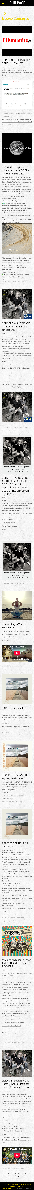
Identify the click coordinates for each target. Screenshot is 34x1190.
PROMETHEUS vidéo (8, 272)
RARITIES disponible (13, 708)
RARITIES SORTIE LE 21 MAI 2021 (15, 844)
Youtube (21, 1186)
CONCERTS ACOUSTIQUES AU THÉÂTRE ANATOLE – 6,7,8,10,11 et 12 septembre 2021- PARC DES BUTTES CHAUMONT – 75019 (16, 486)
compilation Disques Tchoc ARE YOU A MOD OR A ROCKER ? (16, 963)
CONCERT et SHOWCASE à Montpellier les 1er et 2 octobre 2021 (17, 326)
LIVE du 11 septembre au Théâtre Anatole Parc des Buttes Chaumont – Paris (16, 1083)
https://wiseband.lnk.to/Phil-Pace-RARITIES (16, 726)
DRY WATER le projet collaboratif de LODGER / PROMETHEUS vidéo (15, 170)
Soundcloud (12, 1186)
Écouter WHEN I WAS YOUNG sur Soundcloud (16, 368)
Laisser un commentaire (19, 125)
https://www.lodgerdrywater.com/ (13, 201)
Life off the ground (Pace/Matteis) (13, 1022)
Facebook (25, 1184)
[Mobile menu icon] (3, 3)
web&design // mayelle (24, 1188)
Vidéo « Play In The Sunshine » (12, 625)
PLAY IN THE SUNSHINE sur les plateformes (15, 776)
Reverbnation (7, 1188)
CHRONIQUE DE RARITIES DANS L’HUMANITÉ (16, 61)
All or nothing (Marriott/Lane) (11, 1026)
